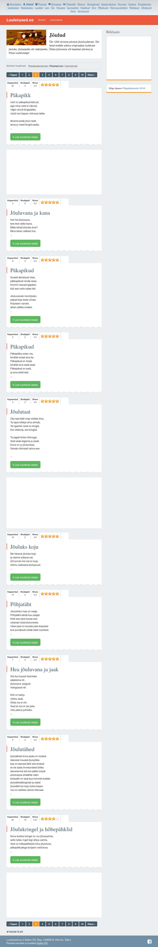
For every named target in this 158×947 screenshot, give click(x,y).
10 (82, 74)
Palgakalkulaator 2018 (134, 88)
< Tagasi (12, 74)
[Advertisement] (54, 172)
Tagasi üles (15, 931)
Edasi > (91, 74)
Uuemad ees (71, 65)
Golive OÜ (42, 943)
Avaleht (42, 19)
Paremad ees (56, 65)
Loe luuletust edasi (26, 137)
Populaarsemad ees (38, 65)
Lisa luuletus (56, 19)
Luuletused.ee (20, 19)
